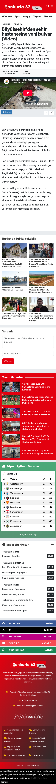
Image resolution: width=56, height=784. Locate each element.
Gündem (7, 16)
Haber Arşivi (38, 755)
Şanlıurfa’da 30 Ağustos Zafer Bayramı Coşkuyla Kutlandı (14, 316)
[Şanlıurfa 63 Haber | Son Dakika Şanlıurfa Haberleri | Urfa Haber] (22, 6)
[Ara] (47, 6)
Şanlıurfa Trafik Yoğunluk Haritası (37, 739)
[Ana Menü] (52, 6)
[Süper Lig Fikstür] (52, 545)
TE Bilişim (35, 765)
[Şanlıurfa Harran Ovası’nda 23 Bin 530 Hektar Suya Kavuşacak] (41, 278)
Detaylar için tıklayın (28, 534)
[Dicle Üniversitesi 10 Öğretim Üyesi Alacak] (14, 278)
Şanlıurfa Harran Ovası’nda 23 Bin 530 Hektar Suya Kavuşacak (40, 290)
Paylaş (8, 112)
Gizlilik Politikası (39, 778)
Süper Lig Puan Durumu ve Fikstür (12, 748)
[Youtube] (30, 717)
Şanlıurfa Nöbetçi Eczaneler (13, 731)
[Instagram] (25, 717)
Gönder (8, 361)
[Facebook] (16, 717)
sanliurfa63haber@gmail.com (30, 706)
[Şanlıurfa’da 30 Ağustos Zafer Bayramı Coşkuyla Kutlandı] (14, 304)
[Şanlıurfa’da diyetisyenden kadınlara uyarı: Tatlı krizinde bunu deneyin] (41, 304)
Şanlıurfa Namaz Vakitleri (13, 739)
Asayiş (26, 16)
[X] (20, 717)
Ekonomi (48, 16)
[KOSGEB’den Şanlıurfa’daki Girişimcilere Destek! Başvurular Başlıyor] (14, 250)
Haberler (6, 24)
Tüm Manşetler (39, 747)
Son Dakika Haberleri (16, 755)
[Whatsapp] (35, 717)
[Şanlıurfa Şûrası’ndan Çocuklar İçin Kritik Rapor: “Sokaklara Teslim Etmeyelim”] (41, 250)
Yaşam (37, 16)
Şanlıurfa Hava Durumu (37, 731)
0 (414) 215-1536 (29, 700)
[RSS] (40, 717)
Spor (17, 16)
